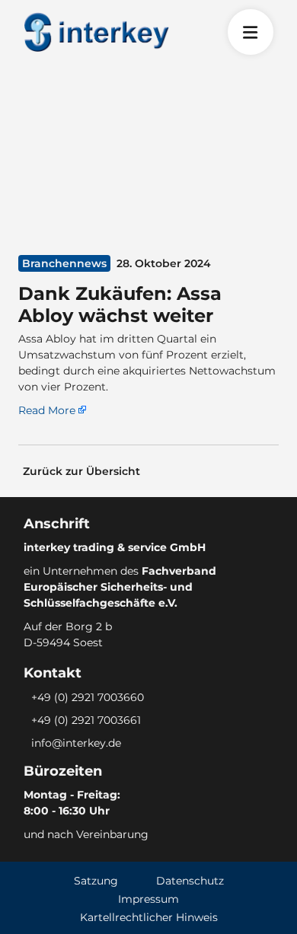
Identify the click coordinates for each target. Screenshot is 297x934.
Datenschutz (190, 881)
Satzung (96, 881)
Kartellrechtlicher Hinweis (149, 917)
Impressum (148, 899)
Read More (46, 410)
